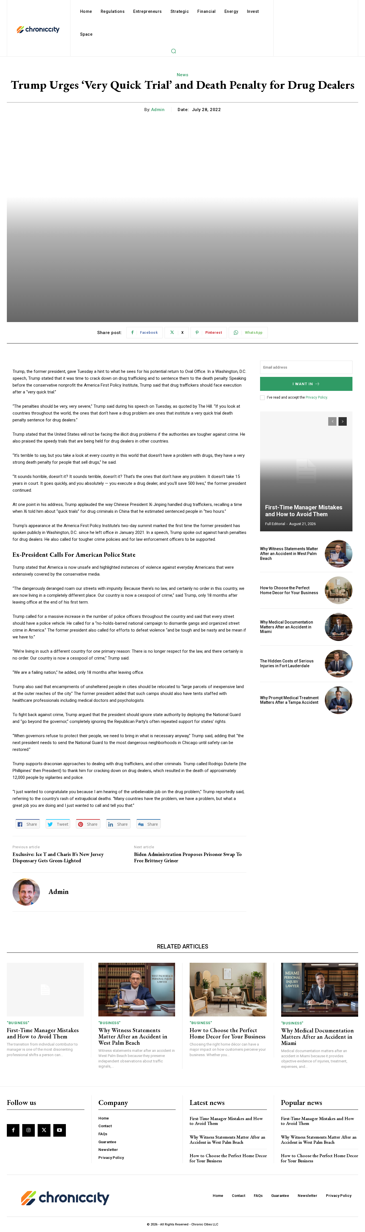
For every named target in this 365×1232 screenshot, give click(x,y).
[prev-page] (332, 421)
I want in (303, 384)
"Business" (18, 1023)
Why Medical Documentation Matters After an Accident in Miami (286, 627)
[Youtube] (59, 1130)
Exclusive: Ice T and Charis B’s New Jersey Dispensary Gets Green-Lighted (58, 857)
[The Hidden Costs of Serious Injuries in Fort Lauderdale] (338, 664)
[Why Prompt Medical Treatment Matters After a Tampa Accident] (338, 700)
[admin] (26, 892)
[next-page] (342, 421)
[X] (44, 1130)
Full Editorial (275, 524)
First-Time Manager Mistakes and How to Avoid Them (303, 511)
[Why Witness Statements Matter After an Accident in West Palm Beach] (338, 554)
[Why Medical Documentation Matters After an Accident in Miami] (338, 627)
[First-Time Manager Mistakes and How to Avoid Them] (306, 471)
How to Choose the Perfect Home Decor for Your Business (289, 590)
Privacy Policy (316, 397)
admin (158, 109)
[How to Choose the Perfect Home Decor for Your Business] (338, 590)
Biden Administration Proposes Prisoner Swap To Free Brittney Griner (188, 857)
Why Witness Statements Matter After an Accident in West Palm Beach (289, 553)
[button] (173, 50)
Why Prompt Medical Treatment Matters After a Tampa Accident (289, 700)
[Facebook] (13, 1130)
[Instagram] (28, 1130)
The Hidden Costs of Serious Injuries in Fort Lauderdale (287, 663)
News (182, 74)
